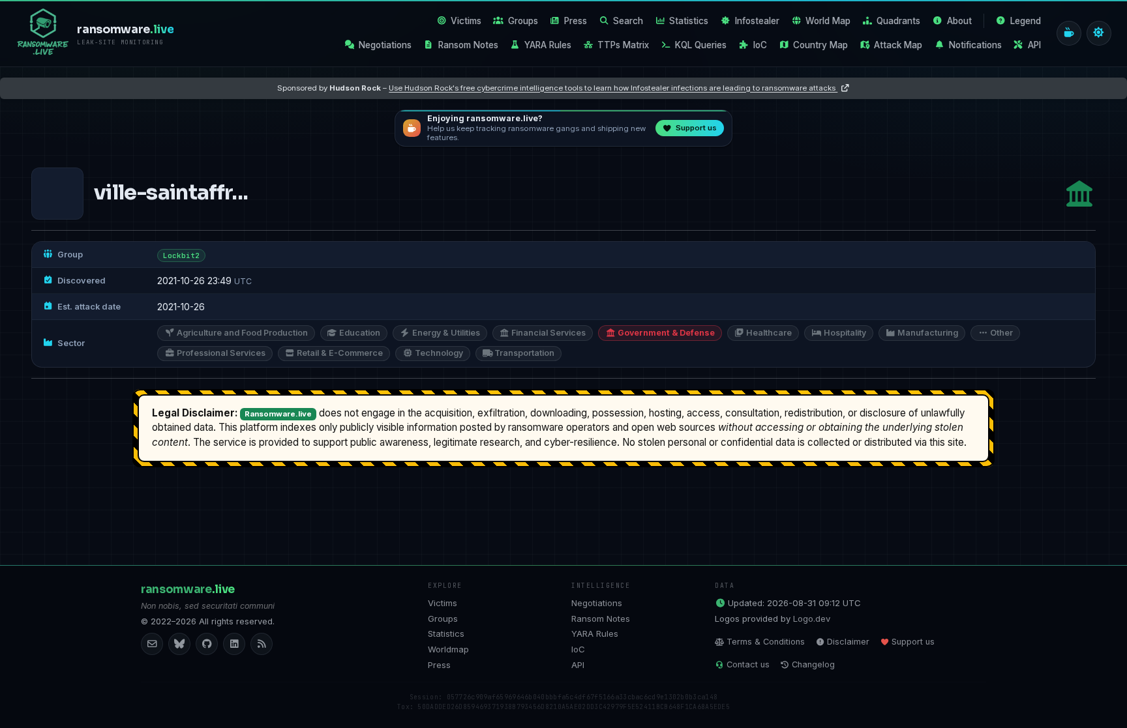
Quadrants (898, 21)
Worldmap (448, 649)
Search (628, 21)
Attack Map (898, 45)
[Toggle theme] (1099, 33)
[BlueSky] (179, 644)
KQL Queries (701, 45)
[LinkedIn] (234, 644)
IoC (760, 45)
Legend (1025, 21)
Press (575, 21)
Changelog (813, 664)
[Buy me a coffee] (1069, 33)
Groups (523, 21)
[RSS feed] (261, 644)
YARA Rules (547, 45)
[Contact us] (152, 644)
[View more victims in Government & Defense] (1079, 194)
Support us (913, 642)
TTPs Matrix (623, 45)
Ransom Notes (468, 45)
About (959, 21)
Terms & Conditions (766, 642)
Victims (466, 21)
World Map (827, 21)
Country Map (820, 45)
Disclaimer (848, 642)
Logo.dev (811, 618)
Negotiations (385, 45)
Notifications (975, 45)
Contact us (748, 664)
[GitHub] (207, 644)
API (1034, 45)
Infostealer (757, 21)
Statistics (688, 21)
